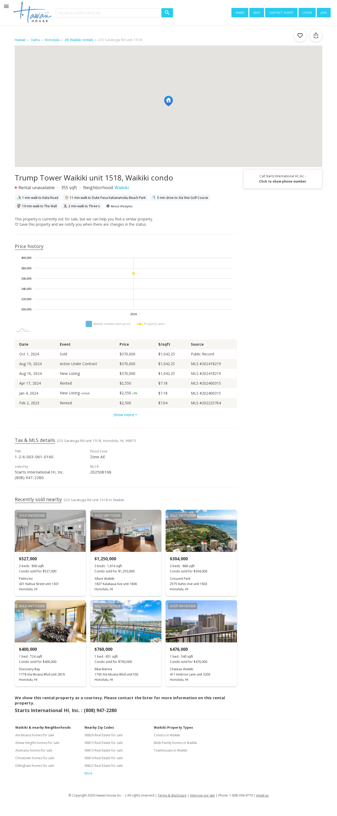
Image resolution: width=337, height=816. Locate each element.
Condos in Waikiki (167, 735)
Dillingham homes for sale (34, 765)
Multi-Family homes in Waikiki (175, 743)
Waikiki (122, 187)
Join (324, 12)
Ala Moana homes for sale (34, 735)
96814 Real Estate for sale (104, 758)
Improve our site (202, 795)
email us (262, 795)
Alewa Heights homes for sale (37, 743)
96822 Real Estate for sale (104, 765)
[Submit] (167, 12)
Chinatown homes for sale (34, 758)
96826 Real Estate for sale (104, 735)
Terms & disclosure (172, 795)
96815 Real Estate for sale (104, 743)
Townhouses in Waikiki (170, 750)
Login (307, 12)
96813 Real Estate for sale (104, 750)
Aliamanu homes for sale (33, 750)
